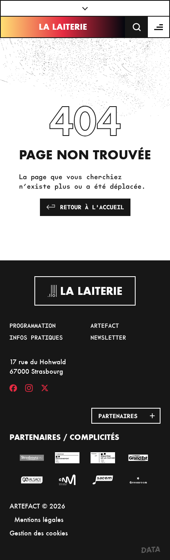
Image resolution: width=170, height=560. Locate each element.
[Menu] (159, 27)
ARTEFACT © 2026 (37, 506)
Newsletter (108, 337)
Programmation (32, 325)
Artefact (105, 325)
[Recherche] (137, 27)
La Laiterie (63, 26)
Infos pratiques (36, 337)
